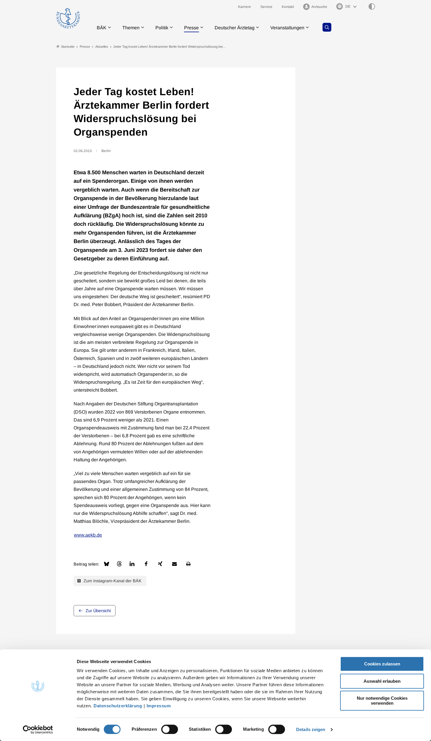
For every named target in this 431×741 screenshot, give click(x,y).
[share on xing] (160, 564)
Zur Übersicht (98, 610)
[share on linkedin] (132, 564)
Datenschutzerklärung (118, 705)
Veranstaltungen (287, 27)
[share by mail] (174, 564)
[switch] (169, 729)
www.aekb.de (88, 534)
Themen (131, 27)
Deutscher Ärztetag (234, 27)
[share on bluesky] (106, 563)
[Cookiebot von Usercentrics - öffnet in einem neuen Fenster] (38, 729)
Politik (161, 27)
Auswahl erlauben (382, 681)
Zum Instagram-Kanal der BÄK (112, 580)
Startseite (67, 46)
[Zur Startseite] (68, 18)
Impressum (159, 705)
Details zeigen (310, 729)
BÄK (101, 27)
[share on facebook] (146, 564)
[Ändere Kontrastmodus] (372, 6)
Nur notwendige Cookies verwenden (382, 701)
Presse (191, 27)
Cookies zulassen (382, 663)
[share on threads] (119, 564)
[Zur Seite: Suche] (327, 27)
